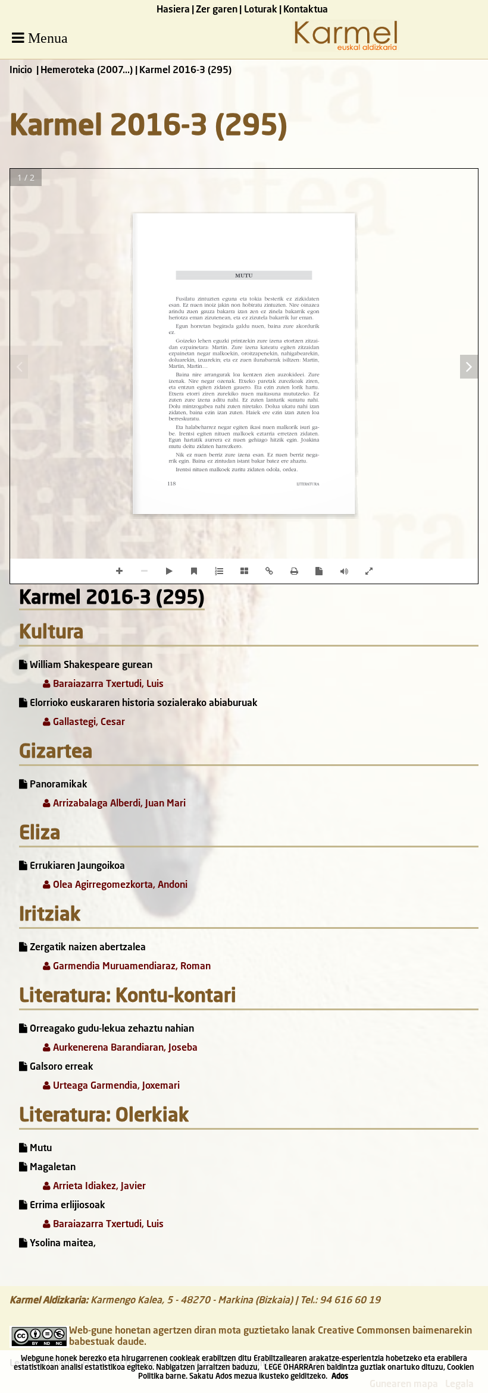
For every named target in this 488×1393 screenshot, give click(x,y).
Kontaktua (305, 10)
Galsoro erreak (60, 1067)
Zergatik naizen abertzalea (86, 948)
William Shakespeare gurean (89, 665)
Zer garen (216, 10)
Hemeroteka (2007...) (86, 70)
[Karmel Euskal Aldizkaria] (345, 49)
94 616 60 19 (350, 1301)
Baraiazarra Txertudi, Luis (107, 684)
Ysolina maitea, (61, 1244)
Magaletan (51, 1168)
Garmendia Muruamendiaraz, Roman (131, 967)
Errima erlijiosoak (66, 1206)
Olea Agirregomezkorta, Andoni (119, 885)
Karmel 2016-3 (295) (112, 599)
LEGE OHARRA (288, 1368)
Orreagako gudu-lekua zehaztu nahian (110, 1029)
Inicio (21, 70)
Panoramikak (57, 785)
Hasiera (173, 10)
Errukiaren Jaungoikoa (76, 866)
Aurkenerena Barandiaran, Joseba (124, 1048)
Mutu (39, 1149)
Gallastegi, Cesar (88, 722)
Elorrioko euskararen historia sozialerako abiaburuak (142, 703)
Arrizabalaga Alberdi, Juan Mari (118, 804)
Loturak (260, 10)
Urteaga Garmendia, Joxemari (115, 1086)
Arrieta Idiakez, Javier (98, 1187)
